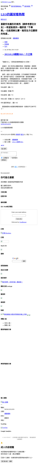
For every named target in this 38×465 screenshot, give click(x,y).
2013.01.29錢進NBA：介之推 (18, 54)
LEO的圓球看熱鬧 (13, 14)
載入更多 (3, 148)
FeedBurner (23, 222)
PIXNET (8, 437)
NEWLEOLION (6, 124)
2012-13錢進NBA (17, 142)
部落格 (6, 44)
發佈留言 (3, 160)
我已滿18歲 (4, 461)
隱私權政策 (33, 437)
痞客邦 (18, 134)
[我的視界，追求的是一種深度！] (12, 282)
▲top (2, 145)
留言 (22, 134)
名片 (5, 46)
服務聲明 (19, 439)
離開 (10, 461)
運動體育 (16, 38)
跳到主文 (4, 19)
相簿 (5, 42)
